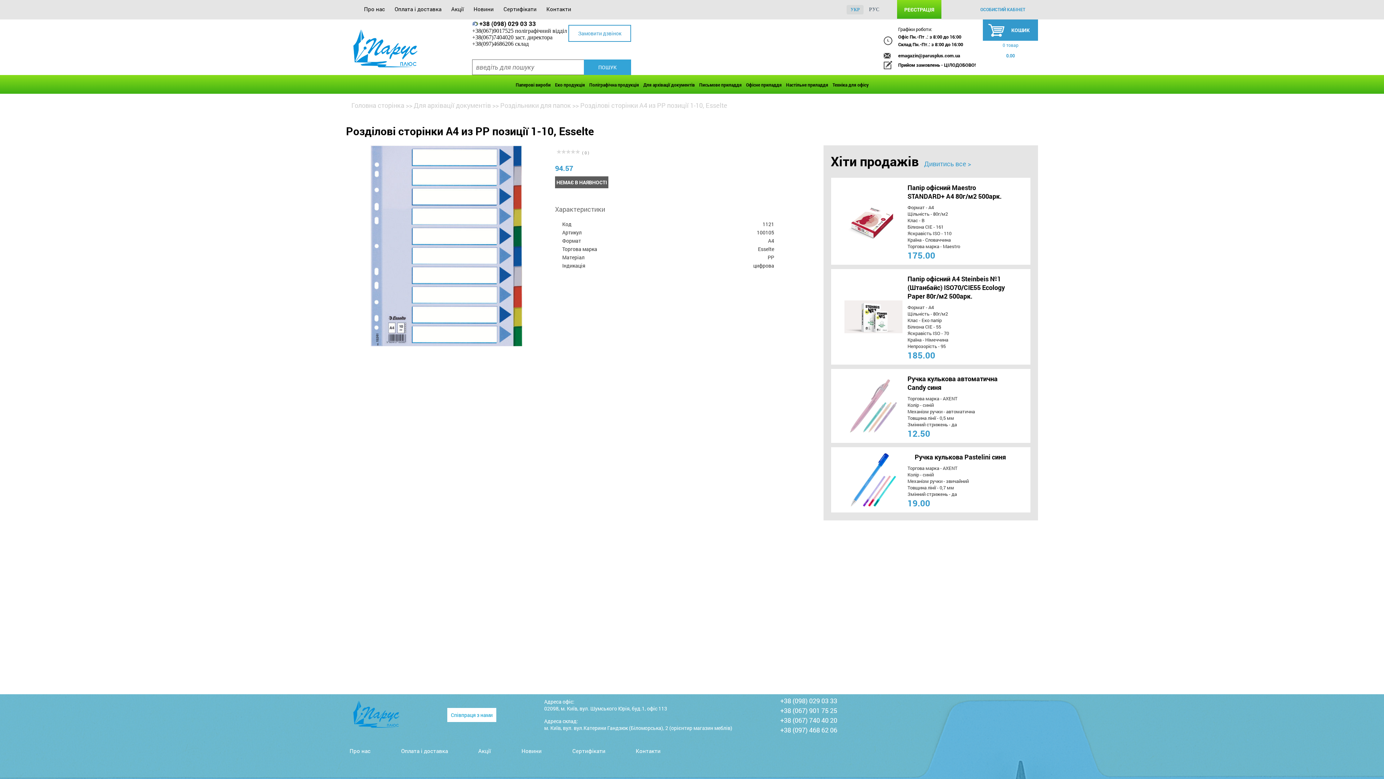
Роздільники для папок (535, 105)
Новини (484, 9)
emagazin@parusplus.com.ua (929, 55)
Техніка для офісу (851, 85)
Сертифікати (520, 9)
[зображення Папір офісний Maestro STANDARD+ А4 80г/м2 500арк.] (860, 221)
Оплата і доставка (418, 9)
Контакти (558, 9)
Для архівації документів (669, 85)
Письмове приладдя (720, 85)
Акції (457, 9)
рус (874, 9)
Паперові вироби (533, 85)
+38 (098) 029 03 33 (507, 23)
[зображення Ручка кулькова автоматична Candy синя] (860, 405)
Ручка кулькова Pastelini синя (960, 457)
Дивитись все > (947, 163)
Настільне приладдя (807, 85)
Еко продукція (570, 85)
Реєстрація (919, 9)
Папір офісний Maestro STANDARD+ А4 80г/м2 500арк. (955, 192)
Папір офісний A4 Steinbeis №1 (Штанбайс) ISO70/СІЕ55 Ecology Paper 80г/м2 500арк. (956, 287)
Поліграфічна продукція (614, 85)
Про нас (374, 9)
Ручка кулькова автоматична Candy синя (953, 383)
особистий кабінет (1002, 9)
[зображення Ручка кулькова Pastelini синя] (860, 479)
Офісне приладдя (764, 85)
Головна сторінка (377, 105)
